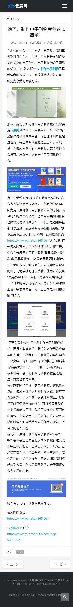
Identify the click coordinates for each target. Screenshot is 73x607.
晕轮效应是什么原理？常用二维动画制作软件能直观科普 (36, 594)
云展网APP (14, 528)
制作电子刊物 (50, 69)
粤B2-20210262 (25, 584)
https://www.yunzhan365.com (28, 240)
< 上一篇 (13, 564)
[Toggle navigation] (64, 6)
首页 (9, 19)
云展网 (14, 130)
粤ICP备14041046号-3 (48, 584)
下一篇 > (60, 564)
